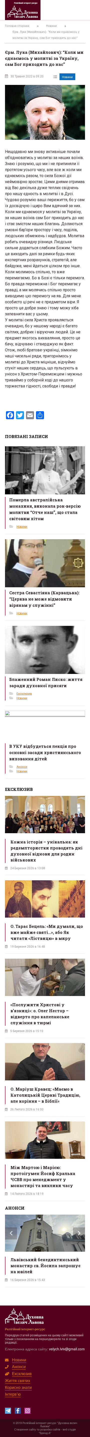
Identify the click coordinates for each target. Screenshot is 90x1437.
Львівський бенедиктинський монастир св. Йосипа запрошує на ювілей (45, 1265)
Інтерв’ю (13, 1394)
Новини (67, 77)
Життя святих (17, 1380)
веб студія (69, 1429)
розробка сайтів (50, 1429)
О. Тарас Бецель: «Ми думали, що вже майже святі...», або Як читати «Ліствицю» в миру (46, 932)
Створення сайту (25, 1429)
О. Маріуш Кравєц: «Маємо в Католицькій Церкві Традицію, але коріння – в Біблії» (45, 1095)
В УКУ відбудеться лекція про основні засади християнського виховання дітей (45, 752)
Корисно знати (18, 1387)
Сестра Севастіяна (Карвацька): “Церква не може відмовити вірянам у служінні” (44, 599)
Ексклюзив (24, 693)
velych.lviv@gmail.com (67, 1348)
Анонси (21, 767)
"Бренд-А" (45, 1433)
